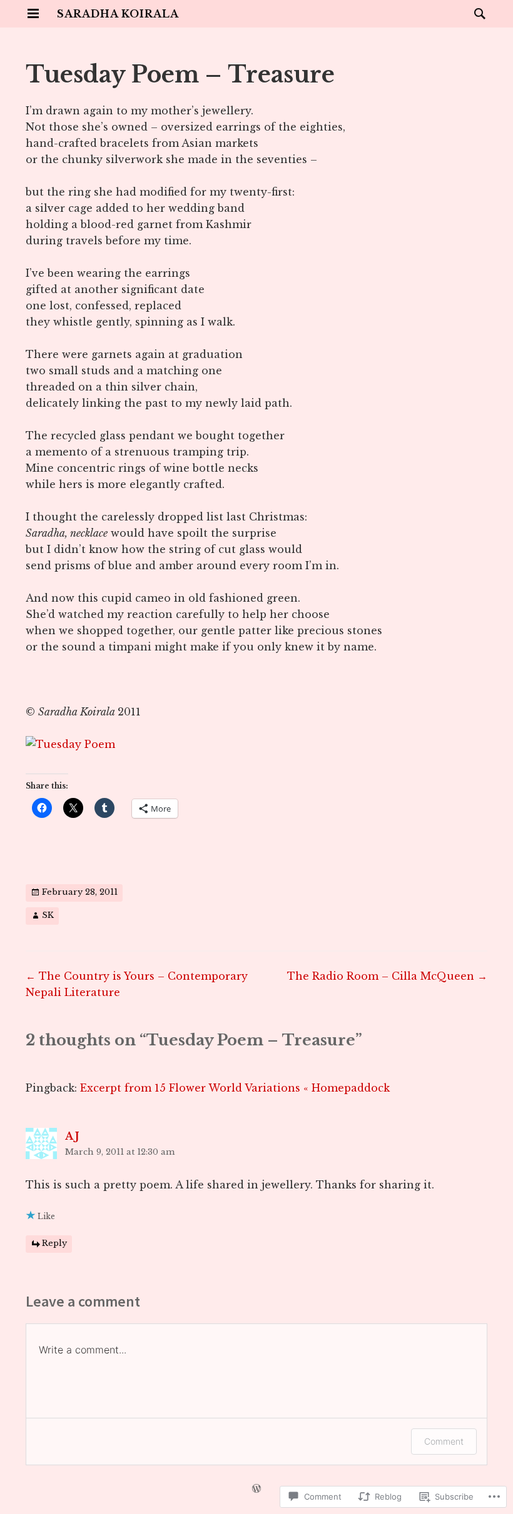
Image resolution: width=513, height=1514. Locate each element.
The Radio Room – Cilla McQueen (387, 976)
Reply (54, 1243)
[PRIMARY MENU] (33, 13)
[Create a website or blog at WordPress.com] (256, 1489)
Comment (444, 1441)
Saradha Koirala (118, 13)
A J (72, 1136)
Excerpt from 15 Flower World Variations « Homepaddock (235, 1088)
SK (48, 915)
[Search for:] (476, 13)
